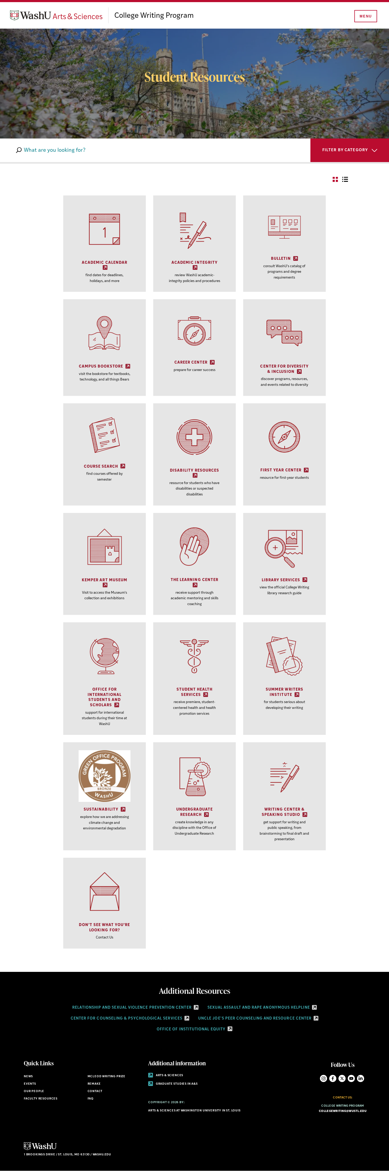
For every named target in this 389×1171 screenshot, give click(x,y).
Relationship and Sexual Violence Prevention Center (132, 1008)
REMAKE (94, 1084)
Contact (95, 1091)
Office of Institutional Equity (192, 1029)
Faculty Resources (40, 1098)
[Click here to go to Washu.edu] (40, 1149)
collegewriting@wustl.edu (343, 1111)
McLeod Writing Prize (107, 1076)
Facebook (332, 1078)
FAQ (91, 1098)
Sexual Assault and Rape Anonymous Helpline (259, 1008)
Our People (34, 1091)
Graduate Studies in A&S (176, 1084)
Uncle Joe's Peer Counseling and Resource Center (255, 1019)
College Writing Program (154, 16)
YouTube (351, 1078)
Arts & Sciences (169, 1075)
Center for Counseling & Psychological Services (127, 1019)
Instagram (323, 1078)
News (28, 1076)
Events (30, 1084)
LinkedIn (360, 1078)
